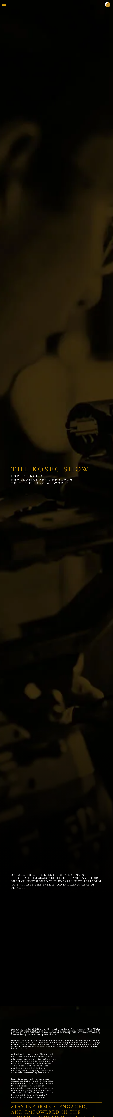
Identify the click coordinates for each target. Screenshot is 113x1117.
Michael (44, 1054)
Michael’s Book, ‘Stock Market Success (31, 1091)
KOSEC (19, 1056)
